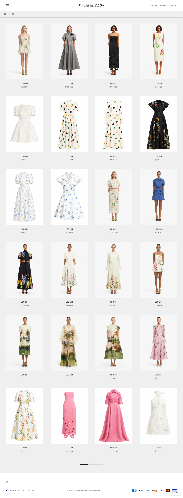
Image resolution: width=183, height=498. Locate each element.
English (31, 490)
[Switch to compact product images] (13, 14)
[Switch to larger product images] (5, 14)
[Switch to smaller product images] (9, 14)
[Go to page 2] (99, 461)
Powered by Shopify (93, 490)
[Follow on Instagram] (7, 482)
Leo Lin (24, 83)
